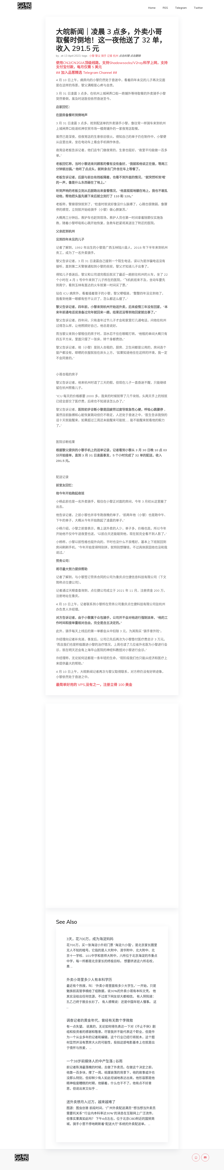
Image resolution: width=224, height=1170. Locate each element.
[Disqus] (112, 761)
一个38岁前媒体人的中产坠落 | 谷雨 (94, 1061)
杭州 (115, 55)
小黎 (91, 55)
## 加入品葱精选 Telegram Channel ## (86, 72)
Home (152, 7)
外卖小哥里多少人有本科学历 (89, 979)
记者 (109, 55)
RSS (165, 7)
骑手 (103, 55)
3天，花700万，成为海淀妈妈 (89, 939)
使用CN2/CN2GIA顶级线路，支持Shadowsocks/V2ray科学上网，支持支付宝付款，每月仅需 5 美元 (112, 65)
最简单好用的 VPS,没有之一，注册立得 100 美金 (94, 684)
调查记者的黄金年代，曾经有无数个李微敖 (99, 1020)
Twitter (198, 7)
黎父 (97, 55)
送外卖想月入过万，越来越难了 (90, 1102)
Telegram (181, 7)
